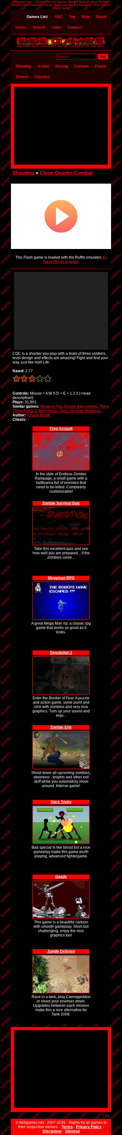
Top (72, 17)
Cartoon (81, 66)
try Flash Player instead (75, 259)
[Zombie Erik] (61, 732)
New (85, 17)
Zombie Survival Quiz (61, 503)
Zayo (63, 411)
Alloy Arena (47, 411)
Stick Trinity (61, 802)
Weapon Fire (51, 406)
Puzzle (100, 66)
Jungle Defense (61, 951)
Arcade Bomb (38, 415)
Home (21, 27)
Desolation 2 (61, 652)
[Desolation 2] (61, 657)
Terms (67, 1127)
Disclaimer (52, 1131)
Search (39, 27)
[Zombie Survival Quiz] (61, 508)
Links (56, 27)
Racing (61, 66)
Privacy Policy (89, 1127)
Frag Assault (61, 428)
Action (43, 66)
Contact (75, 27)
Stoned (22, 77)
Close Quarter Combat (66, 173)
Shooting (23, 66)
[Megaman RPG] (61, 582)
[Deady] (61, 881)
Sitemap (72, 1131)
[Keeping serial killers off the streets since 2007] (61, 47)
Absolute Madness (85, 411)
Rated (101, 17)
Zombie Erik (61, 727)
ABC (58, 17)
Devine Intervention (80, 406)
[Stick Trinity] (61, 806)
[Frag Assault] (61, 433)
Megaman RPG (61, 578)
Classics (42, 77)
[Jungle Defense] (61, 956)
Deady (61, 877)
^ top (105, 1115)
